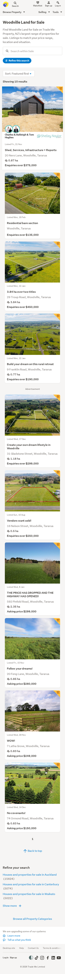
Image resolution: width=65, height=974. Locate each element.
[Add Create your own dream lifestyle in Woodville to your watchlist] (56, 398)
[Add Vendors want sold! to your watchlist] (56, 473)
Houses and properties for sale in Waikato (29, 894)
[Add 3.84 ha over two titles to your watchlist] (56, 244)
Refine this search (18, 60)
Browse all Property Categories (32, 918)
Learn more (13, 935)
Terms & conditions (52, 948)
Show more (10, 905)
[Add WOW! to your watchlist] (56, 693)
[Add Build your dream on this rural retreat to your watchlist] (56, 317)
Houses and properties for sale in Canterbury (31, 884)
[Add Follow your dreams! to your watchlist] (56, 621)
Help (21, 948)
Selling (42, 12)
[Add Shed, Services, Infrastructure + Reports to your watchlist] (59, 89)
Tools (56, 12)
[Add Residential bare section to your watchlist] (56, 176)
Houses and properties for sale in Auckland (30, 874)
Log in (58, 5)
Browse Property (12, 12)
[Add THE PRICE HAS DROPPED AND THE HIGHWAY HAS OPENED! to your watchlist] (56, 545)
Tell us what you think (19, 939)
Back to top (34, 850)
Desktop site (9, 948)
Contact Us (33, 948)
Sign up (48, 5)
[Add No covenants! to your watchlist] (56, 766)
